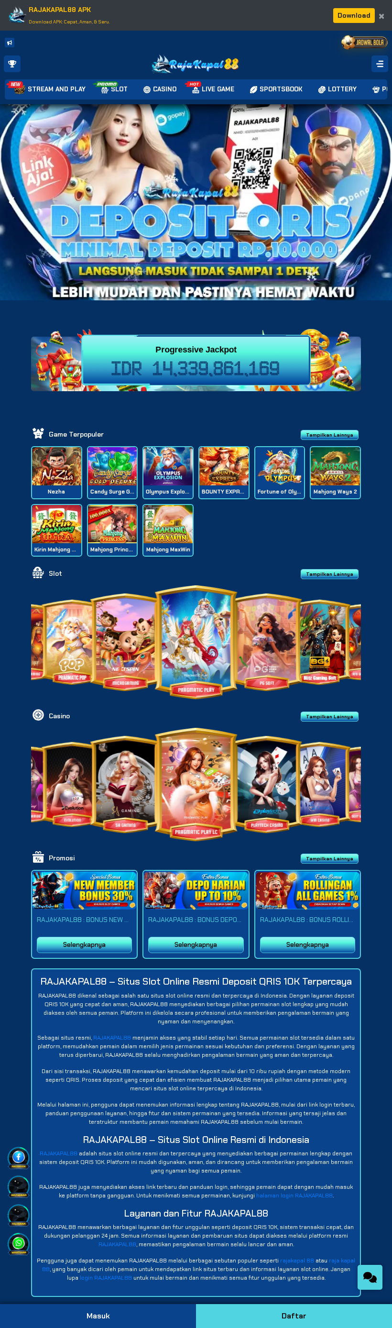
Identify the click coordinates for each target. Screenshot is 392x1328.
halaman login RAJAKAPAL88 (294, 1195)
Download (354, 15)
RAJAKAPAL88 (112, 1038)
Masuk (98, 1316)
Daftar (294, 1316)
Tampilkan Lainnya (329, 435)
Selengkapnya (84, 945)
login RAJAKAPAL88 (106, 1278)
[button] (380, 202)
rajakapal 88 (297, 1260)
